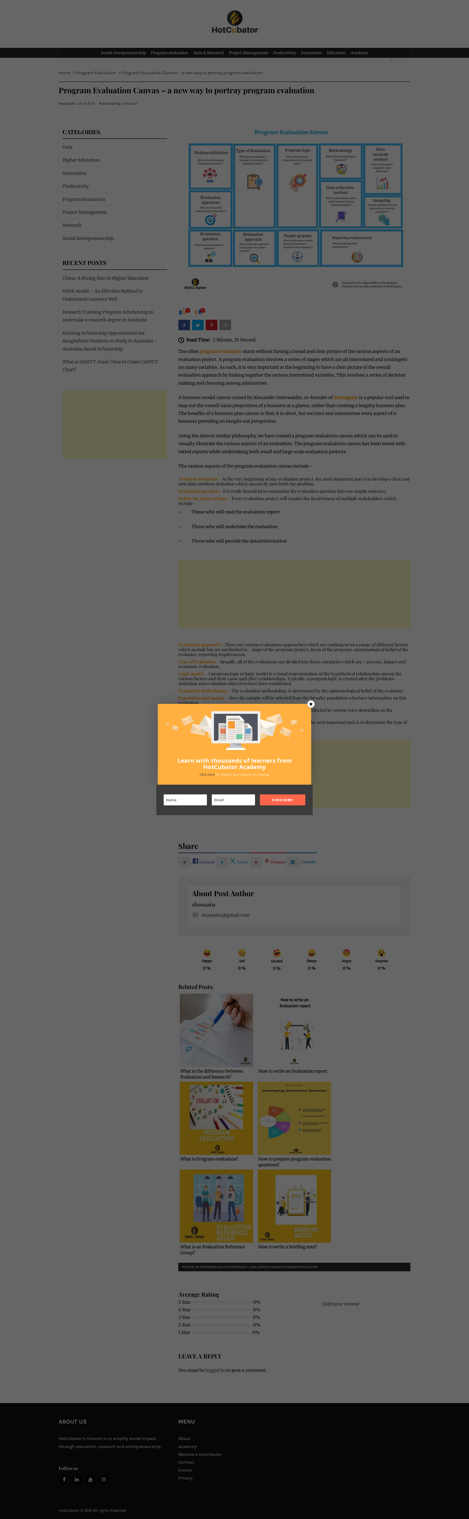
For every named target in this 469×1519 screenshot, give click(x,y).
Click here (208, 774)
